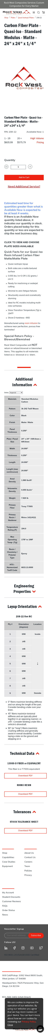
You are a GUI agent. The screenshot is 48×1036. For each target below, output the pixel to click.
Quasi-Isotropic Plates (26, 18)
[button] (24, 381)
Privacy (28, 875)
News (5, 915)
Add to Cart (24, 178)
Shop (6, 18)
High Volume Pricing (37, 140)
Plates (13, 18)
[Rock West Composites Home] (17, 13)
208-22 (39, 18)
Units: (6, 392)
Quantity (9, 160)
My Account (8, 893)
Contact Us (29, 857)
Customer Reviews (11, 902)
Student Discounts (11, 897)
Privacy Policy (29, 1021)
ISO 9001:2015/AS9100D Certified (21, 955)
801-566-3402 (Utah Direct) (16, 997)
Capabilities (8, 857)
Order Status (8, 910)
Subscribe (36, 935)
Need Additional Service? (24, 186)
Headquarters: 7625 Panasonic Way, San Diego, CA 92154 (23, 984)
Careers (28, 862)
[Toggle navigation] (33, 12)
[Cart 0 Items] (43, 12)
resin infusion (31, 323)
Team (27, 866)
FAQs (4, 906)
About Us (29, 853)
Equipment (7, 866)
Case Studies (8, 862)
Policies (28, 871)
